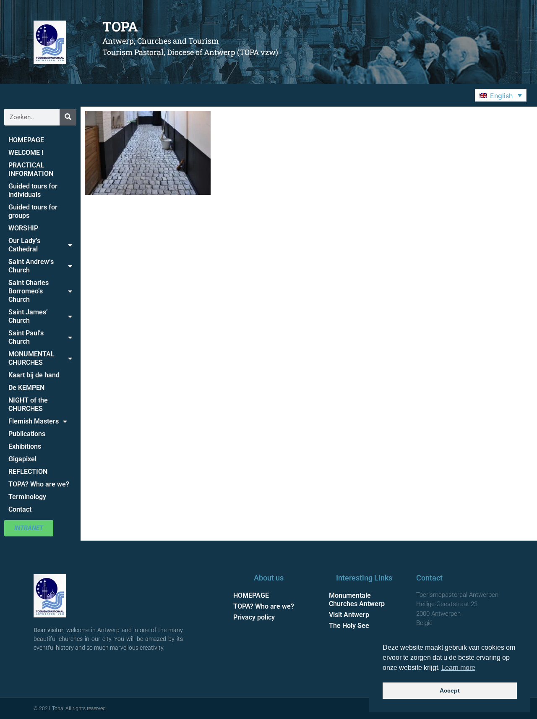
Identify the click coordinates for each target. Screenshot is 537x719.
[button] (501, 95)
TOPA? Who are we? (38, 484)
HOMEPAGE (26, 140)
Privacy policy (254, 617)
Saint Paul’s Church (26, 337)
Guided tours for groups (32, 211)
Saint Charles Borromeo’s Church (28, 291)
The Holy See (349, 626)
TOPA (120, 26)
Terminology (27, 497)
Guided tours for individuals (32, 190)
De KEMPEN (26, 388)
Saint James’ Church (28, 316)
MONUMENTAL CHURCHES (31, 358)
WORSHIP (23, 228)
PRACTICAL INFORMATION (30, 169)
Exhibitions (24, 446)
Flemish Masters (33, 421)
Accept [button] (450, 690)
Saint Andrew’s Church (31, 266)
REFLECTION (27, 472)
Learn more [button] (458, 667)
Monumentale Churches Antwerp (357, 599)
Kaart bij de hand (34, 375)
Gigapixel (22, 459)
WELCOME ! (25, 153)
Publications (26, 434)
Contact (19, 509)
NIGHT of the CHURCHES (28, 404)
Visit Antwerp (349, 615)
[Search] (68, 117)
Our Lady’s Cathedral (24, 245)
